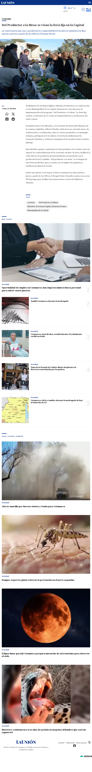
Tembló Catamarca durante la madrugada (49, 301)
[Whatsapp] (7, 114)
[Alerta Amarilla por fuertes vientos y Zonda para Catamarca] (46, 470)
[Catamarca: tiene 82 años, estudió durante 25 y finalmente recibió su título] (15, 343)
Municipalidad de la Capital (38, 210)
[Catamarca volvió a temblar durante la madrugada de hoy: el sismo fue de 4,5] (15, 409)
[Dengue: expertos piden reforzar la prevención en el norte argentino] (46, 544)
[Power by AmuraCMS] (86, 756)
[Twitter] (13, 114)
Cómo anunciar (81, 743)
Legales (30, 750)
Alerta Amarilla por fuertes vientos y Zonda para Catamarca (33, 506)
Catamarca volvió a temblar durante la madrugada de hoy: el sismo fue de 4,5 (57, 401)
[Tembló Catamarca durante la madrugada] (15, 310)
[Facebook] (7, 119)
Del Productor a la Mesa (48, 202)
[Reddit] (13, 119)
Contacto (61, 743)
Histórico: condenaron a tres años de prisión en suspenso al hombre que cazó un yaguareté (44, 731)
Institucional (70, 743)
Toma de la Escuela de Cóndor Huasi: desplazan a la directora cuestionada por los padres (53, 368)
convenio (31, 202)
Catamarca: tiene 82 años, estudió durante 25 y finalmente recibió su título (56, 335)
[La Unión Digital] (7, 2)
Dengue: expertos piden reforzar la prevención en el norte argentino (38, 580)
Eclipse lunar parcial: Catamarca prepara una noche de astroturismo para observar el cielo (46, 655)
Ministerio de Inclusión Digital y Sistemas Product (47, 206)
